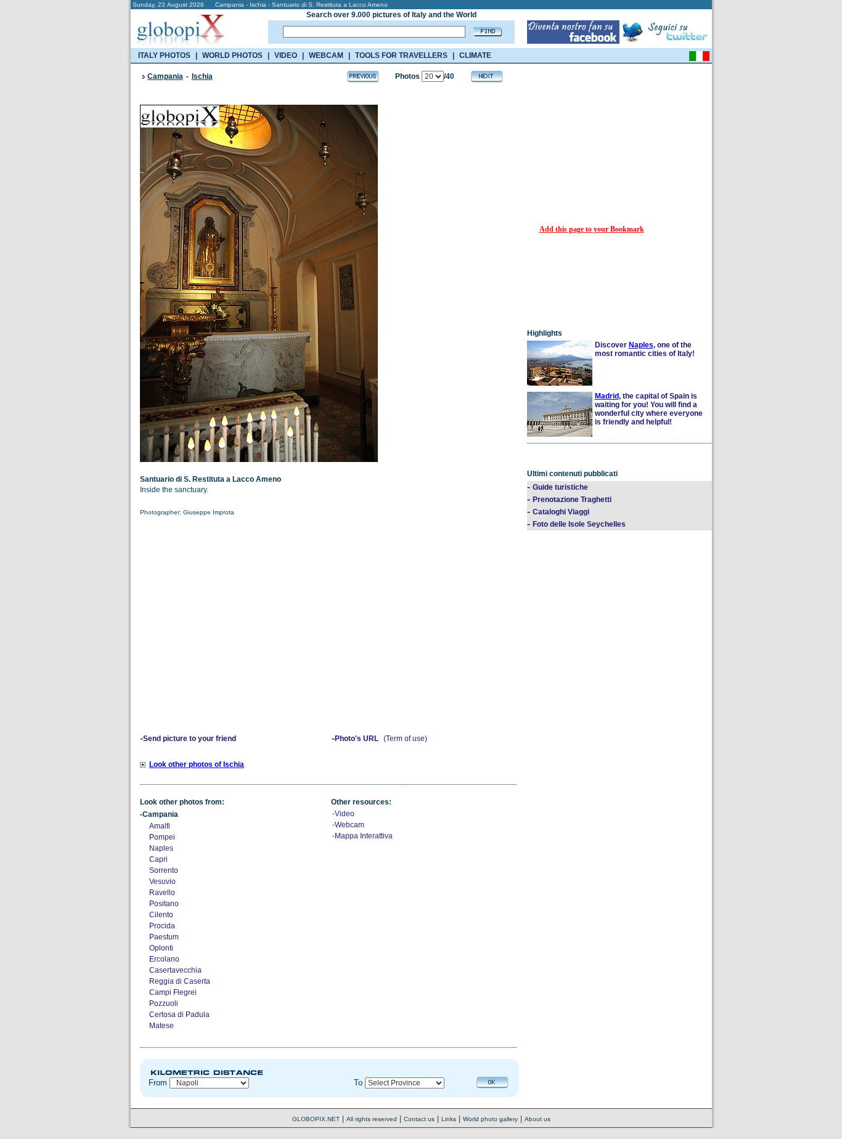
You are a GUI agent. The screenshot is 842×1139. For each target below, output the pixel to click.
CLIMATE (475, 55)
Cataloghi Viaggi (561, 512)
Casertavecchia (175, 970)
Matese (161, 1025)
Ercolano (164, 959)
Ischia (202, 76)
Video (344, 813)
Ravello (162, 892)
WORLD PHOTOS (232, 55)
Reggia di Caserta (179, 981)
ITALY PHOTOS (164, 55)
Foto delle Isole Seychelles (579, 524)
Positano (164, 903)
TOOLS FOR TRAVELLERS (401, 55)
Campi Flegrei (173, 992)
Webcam (349, 825)
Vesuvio (162, 881)
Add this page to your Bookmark (591, 229)
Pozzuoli (163, 1003)
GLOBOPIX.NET (316, 1119)
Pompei (162, 837)
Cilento (161, 914)
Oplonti (161, 948)
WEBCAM (326, 55)
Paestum (164, 937)
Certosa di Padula (179, 1014)
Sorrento (163, 870)
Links (448, 1119)
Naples (161, 848)
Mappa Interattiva (364, 836)
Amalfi (159, 826)
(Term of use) (405, 738)
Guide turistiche (560, 487)
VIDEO (285, 55)
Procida (162, 926)
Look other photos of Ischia (196, 764)
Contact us (419, 1119)
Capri (158, 859)
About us (537, 1119)
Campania (165, 76)
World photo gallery (490, 1119)
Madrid (607, 396)
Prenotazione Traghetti (572, 499)
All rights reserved (371, 1119)
